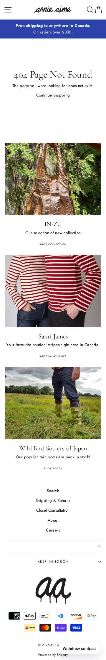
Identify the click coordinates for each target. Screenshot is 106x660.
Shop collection (53, 244)
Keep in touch (53, 561)
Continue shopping (53, 95)
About (53, 520)
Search (53, 491)
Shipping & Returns (53, 500)
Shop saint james (53, 356)
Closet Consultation (52, 510)
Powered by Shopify (53, 654)
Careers (53, 530)
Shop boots (53, 468)
